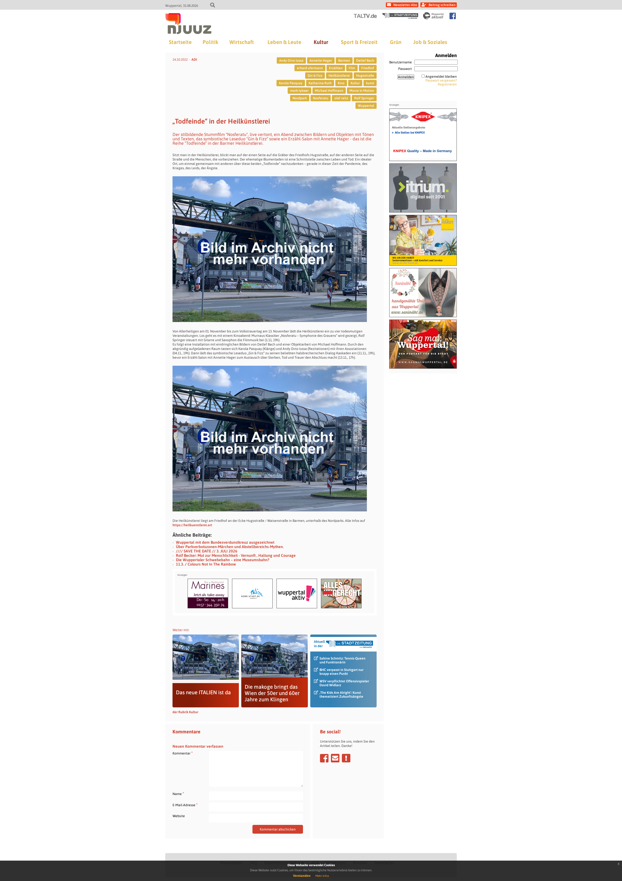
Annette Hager (321, 60)
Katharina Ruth (320, 83)
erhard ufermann (310, 68)
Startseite (180, 42)
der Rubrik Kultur (185, 712)
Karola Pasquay (290, 83)
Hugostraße (365, 75)
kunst (370, 83)
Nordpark (300, 98)
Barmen (344, 60)
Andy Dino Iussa (291, 60)
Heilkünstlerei (339, 75)
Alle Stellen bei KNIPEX (408, 132)
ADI (194, 59)
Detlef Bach (365, 60)
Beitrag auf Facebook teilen (324, 758)
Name (178, 793)
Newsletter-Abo (405, 5)
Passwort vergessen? (441, 80)
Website (179, 816)
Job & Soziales (430, 42)
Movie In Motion (361, 91)
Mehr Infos (322, 876)
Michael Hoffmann (329, 91)
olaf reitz (341, 98)
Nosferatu (320, 98)
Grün (395, 42)
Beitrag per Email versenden (335, 758)
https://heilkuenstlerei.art (192, 525)
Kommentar (183, 753)
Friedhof (367, 68)
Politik (210, 42)
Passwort (405, 69)
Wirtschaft (241, 42)
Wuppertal (366, 106)
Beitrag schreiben (442, 5)
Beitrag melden (346, 758)
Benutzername (400, 62)
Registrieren (447, 84)
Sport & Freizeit (359, 42)
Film (352, 68)
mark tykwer (299, 91)
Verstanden (302, 876)
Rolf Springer (364, 98)
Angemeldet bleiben (441, 76)
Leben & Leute (284, 42)
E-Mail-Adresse (185, 805)
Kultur (321, 42)
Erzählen (336, 68)
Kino (341, 83)
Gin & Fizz (315, 75)
